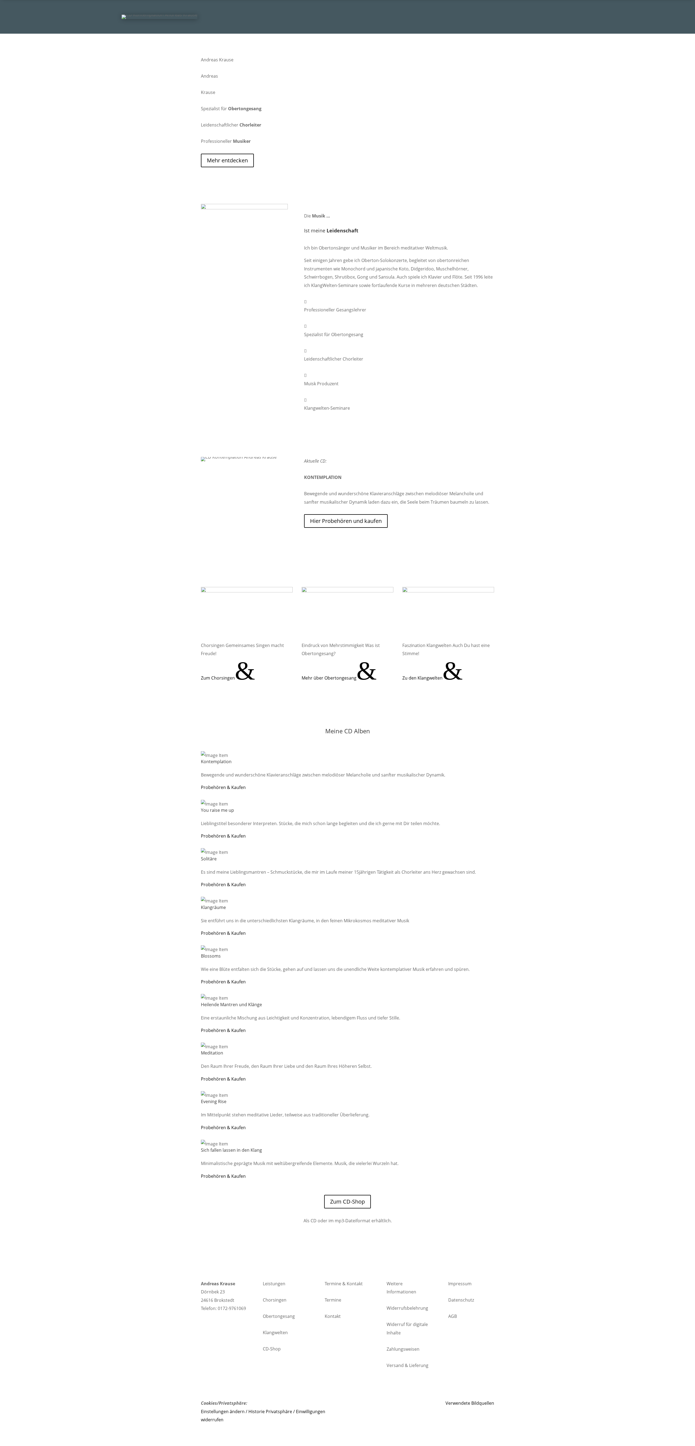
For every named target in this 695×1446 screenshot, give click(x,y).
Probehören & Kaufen (223, 787)
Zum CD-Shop (347, 1201)
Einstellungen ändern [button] (223, 1412)
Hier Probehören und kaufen (346, 521)
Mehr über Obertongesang (339, 678)
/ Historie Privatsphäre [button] (269, 1412)
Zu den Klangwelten (432, 678)
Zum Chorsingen (228, 678)
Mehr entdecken (227, 160)
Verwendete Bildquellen (470, 1403)
